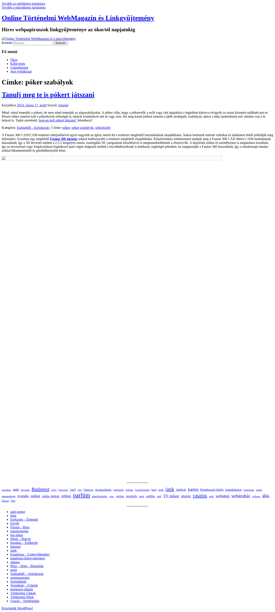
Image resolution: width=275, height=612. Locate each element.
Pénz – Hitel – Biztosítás (27, 566)
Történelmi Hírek (22, 597)
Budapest (40, 489)
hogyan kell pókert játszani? (57, 120)
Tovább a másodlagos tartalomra (24, 7)
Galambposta (19, 67)
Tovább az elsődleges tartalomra (23, 3)
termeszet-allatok (21, 589)
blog (13, 515)
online (35, 496)
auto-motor (17, 512)
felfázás (129, 490)
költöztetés (249, 490)
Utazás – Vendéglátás (24, 601)
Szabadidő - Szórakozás (33, 127)
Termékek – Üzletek (24, 585)
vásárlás (200, 495)
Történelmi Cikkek (23, 593)
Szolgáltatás (18, 581)
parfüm (81, 495)
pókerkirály (103, 127)
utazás (186, 496)
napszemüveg (8, 496)
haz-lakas (16, 535)
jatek (13, 550)
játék (169, 489)
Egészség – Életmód (24, 519)
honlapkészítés (142, 490)
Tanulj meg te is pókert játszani (48, 94)
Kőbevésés (17, 63)
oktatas (15, 562)
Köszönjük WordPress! (17, 608)
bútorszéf (63, 490)
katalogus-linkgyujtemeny (27, 558)
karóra (193, 489)
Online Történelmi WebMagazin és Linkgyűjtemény (78, 18)
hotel (153, 489)
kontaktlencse (233, 489)
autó (16, 489)
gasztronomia (19, 531)
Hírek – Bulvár (20, 539)
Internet (15, 546)
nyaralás (23, 496)
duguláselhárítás (103, 490)
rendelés (131, 496)
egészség (118, 489)
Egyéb (14, 523)
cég (80, 489)
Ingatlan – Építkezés (24, 543)
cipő (73, 489)
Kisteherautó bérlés (211, 489)
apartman (6, 490)
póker (66, 127)
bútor (54, 490)
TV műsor (171, 496)
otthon (66, 496)
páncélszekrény (99, 496)
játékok (181, 489)
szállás (150, 496)
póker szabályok (83, 127)
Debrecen (88, 490)
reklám (120, 496)
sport (141, 496)
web (211, 496)
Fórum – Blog (19, 527)
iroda (160, 489)
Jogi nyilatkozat (21, 71)
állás (265, 496)
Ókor (13, 60)
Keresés (7, 43)
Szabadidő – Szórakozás (26, 574)
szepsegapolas (19, 577)
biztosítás (25, 490)
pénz (111, 496)
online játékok (50, 496)
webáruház (240, 496)
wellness (256, 496)
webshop (222, 496)
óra (13, 500)
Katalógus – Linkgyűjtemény (30, 554)
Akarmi (63, 105)
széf (159, 496)
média (259, 490)
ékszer (5, 500)
